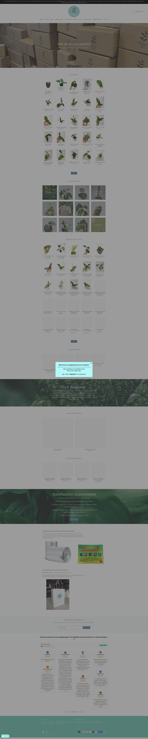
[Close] (91, 363)
